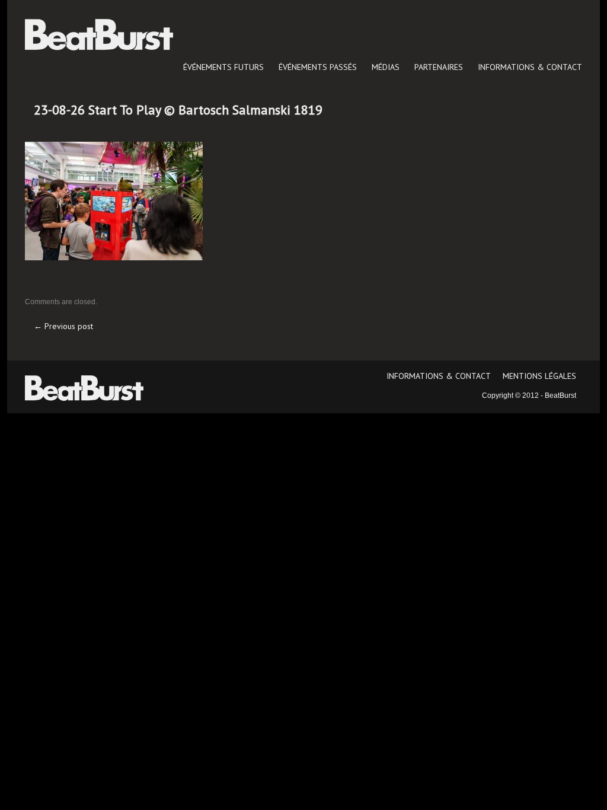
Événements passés (318, 67)
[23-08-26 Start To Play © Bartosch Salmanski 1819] (114, 200)
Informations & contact (530, 67)
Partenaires (438, 67)
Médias (386, 67)
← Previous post (63, 326)
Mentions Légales (539, 376)
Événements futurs (223, 67)
